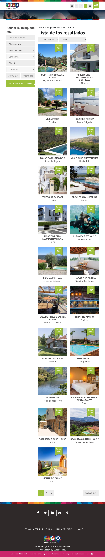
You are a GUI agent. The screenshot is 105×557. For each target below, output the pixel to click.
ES (86, 6)
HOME (80, 529)
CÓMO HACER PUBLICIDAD (38, 529)
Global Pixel (60, 549)
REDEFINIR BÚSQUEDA (21, 83)
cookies (26, 554)
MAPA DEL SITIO (64, 529)
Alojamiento (53, 27)
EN (81, 6)
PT (77, 6)
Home (41, 27)
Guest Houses (68, 27)
